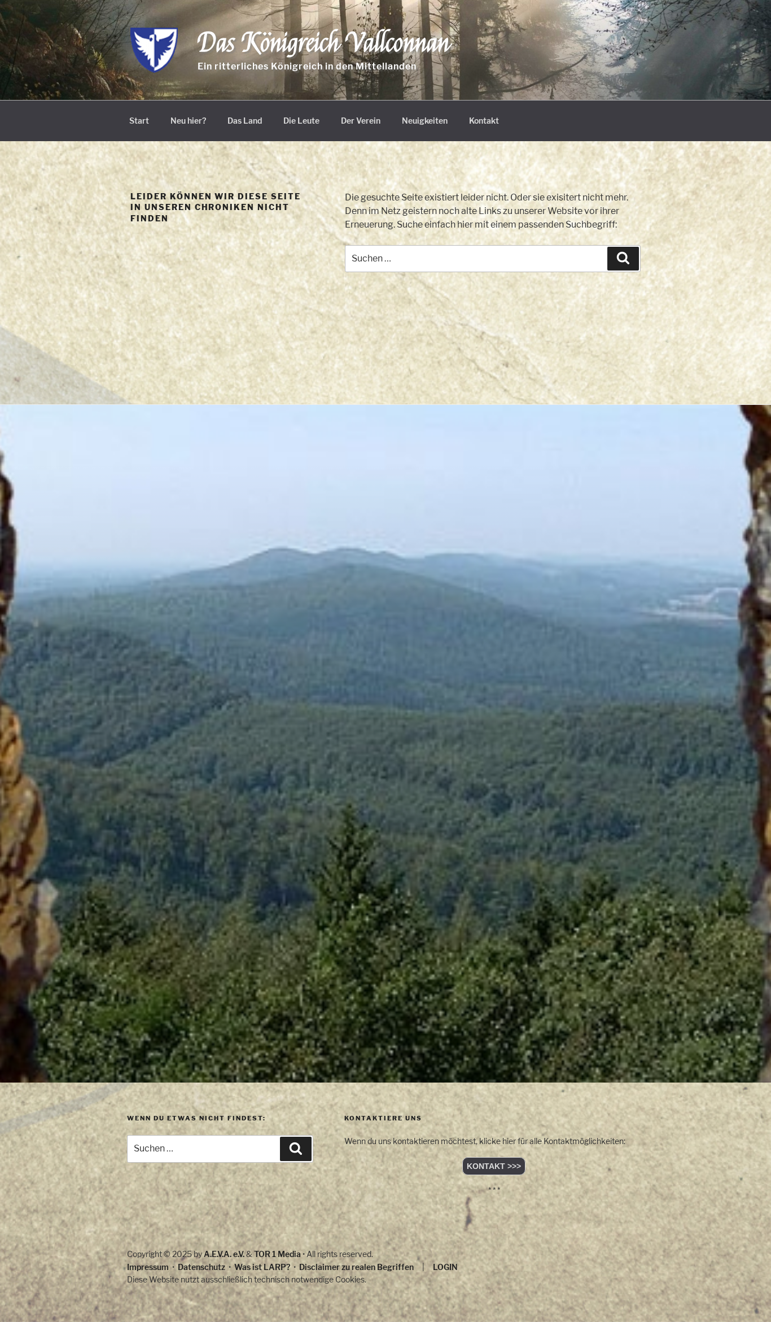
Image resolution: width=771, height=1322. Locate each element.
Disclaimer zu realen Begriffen (356, 1267)
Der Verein (360, 120)
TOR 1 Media (277, 1254)
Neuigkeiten (425, 120)
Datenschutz (201, 1267)
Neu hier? (188, 120)
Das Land (244, 120)
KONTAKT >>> (494, 1166)
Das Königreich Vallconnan (324, 43)
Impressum (148, 1267)
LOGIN (445, 1267)
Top (744, 1295)
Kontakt (484, 120)
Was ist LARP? (262, 1267)
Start (139, 120)
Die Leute (301, 120)
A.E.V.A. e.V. (224, 1254)
